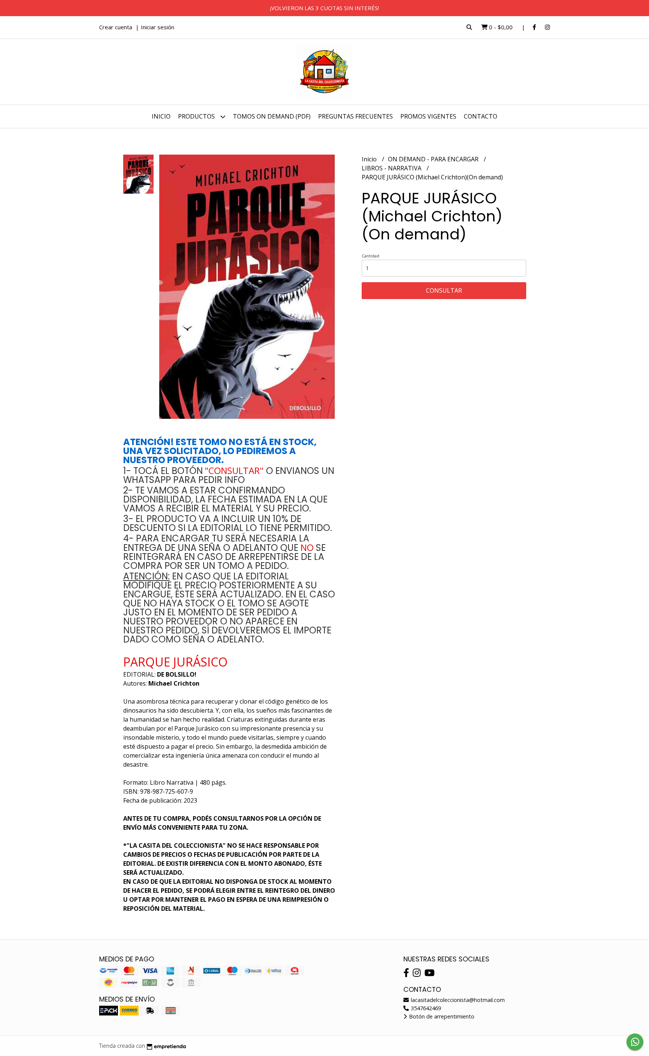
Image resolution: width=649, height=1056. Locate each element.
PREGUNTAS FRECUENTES (355, 116)
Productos (197, 116)
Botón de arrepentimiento (441, 1016)
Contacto (480, 116)
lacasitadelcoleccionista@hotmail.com (457, 999)
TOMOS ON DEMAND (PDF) (272, 116)
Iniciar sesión (157, 27)
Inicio (161, 116)
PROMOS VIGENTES (428, 116)
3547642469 (425, 1008)
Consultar (444, 290)
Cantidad (370, 256)
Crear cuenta (115, 27)
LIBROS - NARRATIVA (392, 168)
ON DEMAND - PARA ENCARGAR (434, 159)
